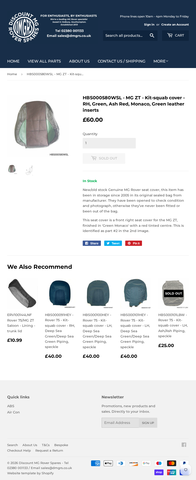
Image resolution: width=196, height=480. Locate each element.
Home (13, 61)
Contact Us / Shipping (121, 61)
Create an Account (175, 24)
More (159, 61)
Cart (179, 35)
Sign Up (148, 423)
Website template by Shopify (30, 473)
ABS (10, 406)
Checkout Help (19, 450)
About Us (79, 61)
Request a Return (49, 450)
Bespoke (61, 445)
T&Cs (46, 445)
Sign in (149, 24)
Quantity (90, 134)
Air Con (13, 412)
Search (12, 445)
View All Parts (44, 61)
